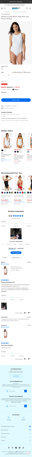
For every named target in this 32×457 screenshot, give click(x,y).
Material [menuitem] (27, 244)
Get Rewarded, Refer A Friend (7, 426)
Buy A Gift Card (4, 430)
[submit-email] (25, 391)
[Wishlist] (27, 8)
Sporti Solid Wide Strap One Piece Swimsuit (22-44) (19, 196)
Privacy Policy (14, 402)
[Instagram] (16, 448)
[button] (3, 81)
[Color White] (2, 68)
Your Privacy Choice (21, 451)
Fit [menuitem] (3, 244)
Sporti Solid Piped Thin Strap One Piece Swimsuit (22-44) (6, 196)
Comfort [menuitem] (9, 244)
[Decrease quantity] (2, 95)
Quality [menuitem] (21, 244)
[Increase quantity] (8, 95)
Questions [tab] (20, 249)
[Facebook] (9, 448)
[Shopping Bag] (30, 8)
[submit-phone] (25, 406)
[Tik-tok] (23, 448)
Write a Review (17, 253)
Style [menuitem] (15, 244)
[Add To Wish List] (29, 23)
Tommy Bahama (5, 14)
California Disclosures (19, 452)
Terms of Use (5, 451)
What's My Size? (18, 72)
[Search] (5, 8)
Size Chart (28, 72)
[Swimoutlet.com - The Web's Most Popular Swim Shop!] (16, 8)
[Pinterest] (19, 448)
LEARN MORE (16, 376)
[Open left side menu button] (2, 8)
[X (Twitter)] (12, 448)
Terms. (19, 402)
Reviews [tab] (12, 249)
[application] (28, 453)
